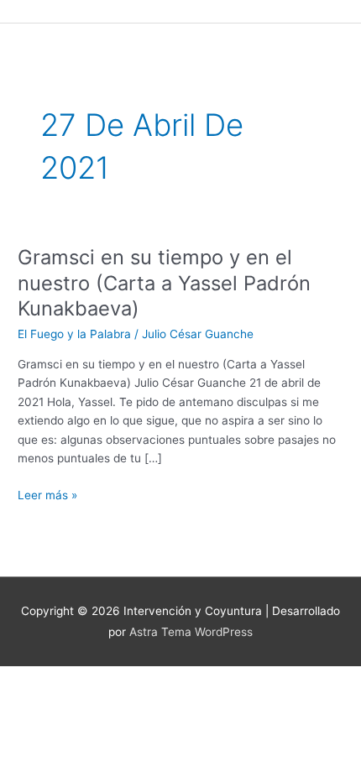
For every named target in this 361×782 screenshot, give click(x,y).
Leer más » (47, 494)
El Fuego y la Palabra (74, 334)
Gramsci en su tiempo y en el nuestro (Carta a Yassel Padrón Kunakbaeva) (164, 283)
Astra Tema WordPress (191, 632)
